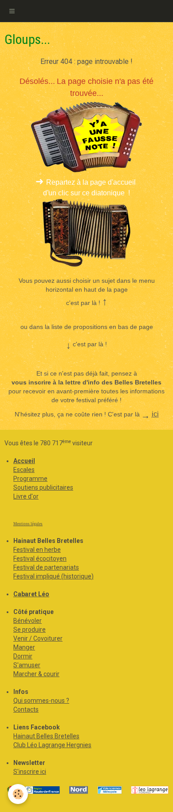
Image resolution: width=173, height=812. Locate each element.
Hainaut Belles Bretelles (46, 736)
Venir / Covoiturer (38, 638)
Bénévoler (27, 620)
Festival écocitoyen (40, 558)
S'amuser (26, 665)
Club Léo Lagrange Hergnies (52, 745)
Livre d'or (26, 496)
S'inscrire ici (29, 771)
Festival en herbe (37, 549)
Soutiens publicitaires (43, 487)
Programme (30, 478)
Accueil (24, 460)
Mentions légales (28, 524)
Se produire (29, 629)
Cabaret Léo (31, 594)
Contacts (26, 709)
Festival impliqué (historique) (53, 576)
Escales (24, 469)
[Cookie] (18, 794)
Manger (24, 647)
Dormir (22, 656)
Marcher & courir (36, 673)
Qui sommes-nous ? (41, 700)
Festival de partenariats (46, 567)
